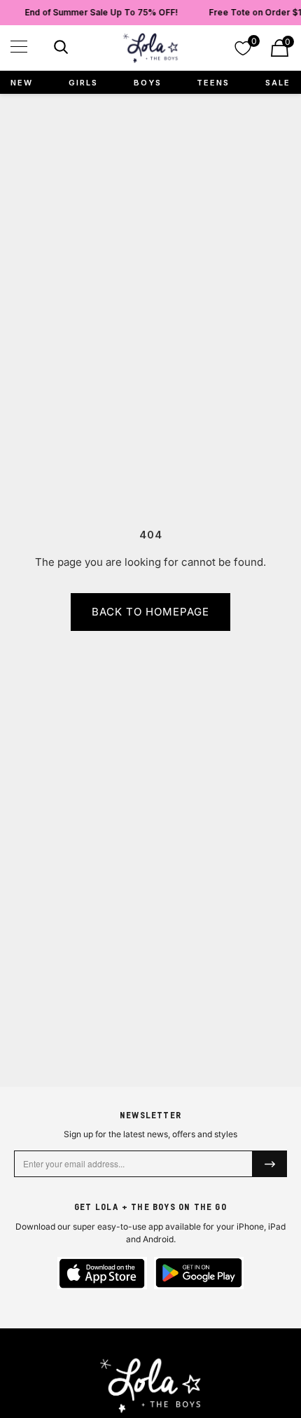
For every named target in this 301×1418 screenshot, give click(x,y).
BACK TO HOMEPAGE (150, 611)
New (21, 83)
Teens (213, 83)
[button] (19, 46)
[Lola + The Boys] (150, 48)
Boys (148, 83)
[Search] (59, 49)
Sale (277, 83)
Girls (83, 83)
